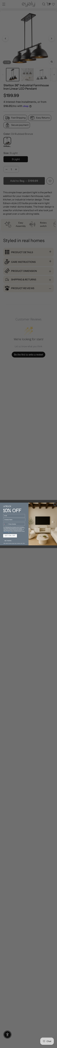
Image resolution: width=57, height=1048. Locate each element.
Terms (10, 532)
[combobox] (5, 524)
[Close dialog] (55, 504)
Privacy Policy (5, 532)
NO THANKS (7, 540)
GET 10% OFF (10, 536)
